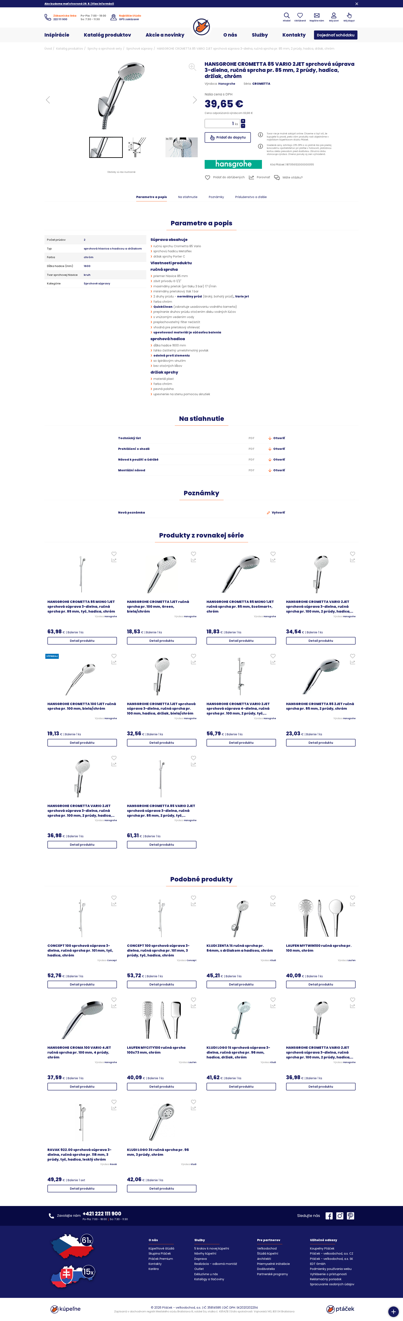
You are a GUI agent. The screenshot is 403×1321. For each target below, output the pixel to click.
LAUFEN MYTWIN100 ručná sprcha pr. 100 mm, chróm (319, 948)
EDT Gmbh (318, 1264)
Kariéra (154, 1269)
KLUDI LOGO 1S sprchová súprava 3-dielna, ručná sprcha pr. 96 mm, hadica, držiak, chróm (238, 1052)
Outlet (199, 1269)
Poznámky (216, 197)
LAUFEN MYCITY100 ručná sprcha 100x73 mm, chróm (156, 1050)
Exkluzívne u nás (206, 1274)
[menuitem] (106, 147)
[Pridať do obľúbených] (114, 554)
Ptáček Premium (161, 1259)
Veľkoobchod (267, 1248)
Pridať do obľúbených (228, 177)
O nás (230, 35)
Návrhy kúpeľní (205, 1253)
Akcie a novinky (165, 35)
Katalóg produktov (107, 35)
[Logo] (201, 26)
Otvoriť (279, 438)
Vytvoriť (278, 512)
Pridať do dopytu (231, 137)
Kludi (273, 960)
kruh (87, 275)
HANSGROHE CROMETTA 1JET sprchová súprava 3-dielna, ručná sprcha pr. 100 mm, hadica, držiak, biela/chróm (161, 709)
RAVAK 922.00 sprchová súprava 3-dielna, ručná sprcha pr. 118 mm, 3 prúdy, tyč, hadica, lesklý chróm (79, 1155)
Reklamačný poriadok (326, 1279)
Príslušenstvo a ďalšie (251, 197)
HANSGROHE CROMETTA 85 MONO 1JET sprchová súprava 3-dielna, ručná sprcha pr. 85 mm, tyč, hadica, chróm (81, 607)
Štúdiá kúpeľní (267, 1253)
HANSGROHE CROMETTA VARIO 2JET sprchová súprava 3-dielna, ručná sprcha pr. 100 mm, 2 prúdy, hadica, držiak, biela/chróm (318, 607)
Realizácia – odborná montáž (215, 1264)
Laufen (352, 960)
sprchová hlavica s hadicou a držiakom (113, 249)
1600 (87, 266)
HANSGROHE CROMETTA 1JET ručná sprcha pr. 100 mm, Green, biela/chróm (158, 607)
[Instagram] (341, 1216)
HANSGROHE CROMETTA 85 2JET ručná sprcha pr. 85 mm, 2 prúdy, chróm (320, 706)
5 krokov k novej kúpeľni (211, 1248)
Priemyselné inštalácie (273, 1264)
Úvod (48, 48)
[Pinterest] (350, 1216)
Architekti (264, 1259)
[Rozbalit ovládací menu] (393, 1311)
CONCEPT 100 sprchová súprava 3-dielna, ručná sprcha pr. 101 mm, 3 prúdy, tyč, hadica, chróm (158, 950)
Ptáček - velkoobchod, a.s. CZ (331, 1253)
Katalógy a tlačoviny (209, 1279)
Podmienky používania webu (331, 1269)
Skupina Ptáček (160, 1253)
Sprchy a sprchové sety (105, 48)
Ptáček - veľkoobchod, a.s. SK (331, 1259)
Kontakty (294, 35)
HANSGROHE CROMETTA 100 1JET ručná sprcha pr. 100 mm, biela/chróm (81, 706)
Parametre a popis (151, 197)
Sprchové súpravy (139, 48)
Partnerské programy (272, 1274)
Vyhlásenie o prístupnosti (328, 1274)
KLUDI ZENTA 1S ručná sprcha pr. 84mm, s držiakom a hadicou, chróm (240, 948)
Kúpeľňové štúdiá (161, 1248)
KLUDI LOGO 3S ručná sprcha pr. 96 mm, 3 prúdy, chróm (158, 1152)
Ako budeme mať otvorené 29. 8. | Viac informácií (79, 3)
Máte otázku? (292, 177)
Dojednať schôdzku (336, 35)
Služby (260, 35)
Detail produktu (82, 641)
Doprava (200, 1259)
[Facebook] (330, 1216)
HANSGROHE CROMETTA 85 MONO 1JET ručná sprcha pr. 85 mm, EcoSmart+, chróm (240, 607)
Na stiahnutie (188, 197)
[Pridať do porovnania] (114, 561)
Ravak (113, 1164)
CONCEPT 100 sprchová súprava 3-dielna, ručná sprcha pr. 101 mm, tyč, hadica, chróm (80, 950)
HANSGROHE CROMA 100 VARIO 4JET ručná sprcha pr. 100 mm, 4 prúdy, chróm (79, 1052)
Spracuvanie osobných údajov (332, 1284)
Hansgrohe (226, 84)
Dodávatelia (266, 1269)
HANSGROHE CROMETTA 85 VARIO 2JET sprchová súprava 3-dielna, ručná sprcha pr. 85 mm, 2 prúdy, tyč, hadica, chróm (161, 811)
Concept (112, 960)
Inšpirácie (56, 35)
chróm (88, 257)
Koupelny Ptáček (322, 1248)
